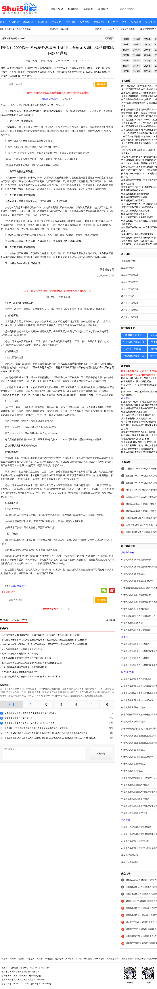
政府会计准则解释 (129, 310)
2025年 (147, 71)
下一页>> (67, 609)
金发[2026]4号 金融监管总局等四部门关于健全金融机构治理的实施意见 (36, 728)
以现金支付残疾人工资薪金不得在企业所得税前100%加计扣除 (31, 676)
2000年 (136, 44)
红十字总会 (99, 958)
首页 (2, 22)
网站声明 (24, 967)
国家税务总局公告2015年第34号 (95, 395)
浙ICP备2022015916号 (41, 984)
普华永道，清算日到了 (60, 29)
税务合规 (70, 22)
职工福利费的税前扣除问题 (134, 197)
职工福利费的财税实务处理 (134, 214)
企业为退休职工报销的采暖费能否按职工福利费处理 (26, 658)
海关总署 (59, 958)
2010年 (147, 55)
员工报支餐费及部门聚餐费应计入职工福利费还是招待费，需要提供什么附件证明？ (41, 635)
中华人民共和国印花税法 (133, 707)
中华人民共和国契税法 (132, 771)
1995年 (136, 39)
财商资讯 (150, 22)
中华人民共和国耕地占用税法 (135, 785)
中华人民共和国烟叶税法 (133, 764)
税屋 (4, 38)
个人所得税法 (19, 556)
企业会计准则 (127, 268)
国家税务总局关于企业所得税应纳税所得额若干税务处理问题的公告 (67, 367)
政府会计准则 (127, 296)
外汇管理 (88, 958)
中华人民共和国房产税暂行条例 (136, 679)
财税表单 (136, 22)
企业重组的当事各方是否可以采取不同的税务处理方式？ (29, 723)
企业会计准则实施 (129, 289)
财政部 (13, 958)
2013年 (126, 60)
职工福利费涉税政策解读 (133, 190)
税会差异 (113, 22)
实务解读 (42, 22)
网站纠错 (45, 967)
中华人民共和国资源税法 (133, 721)
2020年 (147, 66)
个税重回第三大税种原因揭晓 (18, 29)
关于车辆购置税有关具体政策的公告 (138, 616)
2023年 (126, 71)
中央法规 (14, 22)
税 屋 (34, 61)
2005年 (136, 50)
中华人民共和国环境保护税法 (135, 799)
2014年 (136, 60)
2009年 (22, 38)
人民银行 (69, 958)
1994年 (126, 39)
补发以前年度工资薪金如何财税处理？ (20, 672)
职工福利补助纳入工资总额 (134, 412)
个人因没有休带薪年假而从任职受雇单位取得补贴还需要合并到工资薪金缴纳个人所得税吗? (45, 640)
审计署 (79, 958)
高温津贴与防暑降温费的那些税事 (137, 140)
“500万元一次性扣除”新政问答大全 (137, 136)
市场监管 (49, 958)
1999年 (126, 44)
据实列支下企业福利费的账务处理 (137, 234)
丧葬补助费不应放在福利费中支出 (137, 241)
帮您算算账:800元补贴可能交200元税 (138, 442)
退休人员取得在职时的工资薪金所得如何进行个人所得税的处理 (32, 663)
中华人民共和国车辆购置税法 (135, 609)
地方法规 (28, 22)
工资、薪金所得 (18, 586)
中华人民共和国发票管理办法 (135, 841)
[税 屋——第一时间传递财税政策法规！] (19, 14)
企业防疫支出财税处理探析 (134, 163)
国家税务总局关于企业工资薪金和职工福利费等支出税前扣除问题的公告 (39, 395)
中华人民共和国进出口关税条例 (136, 630)
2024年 (136, 71)
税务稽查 (85, 22)
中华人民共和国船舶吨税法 (134, 813)
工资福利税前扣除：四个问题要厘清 (138, 130)
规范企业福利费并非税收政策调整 (137, 449)
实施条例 (81, 111)
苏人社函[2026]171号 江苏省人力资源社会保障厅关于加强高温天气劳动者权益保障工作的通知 (46, 733)
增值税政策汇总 (133, 335)
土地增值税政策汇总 (134, 356)
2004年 (126, 50)
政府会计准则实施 (129, 317)
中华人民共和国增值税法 (133, 574)
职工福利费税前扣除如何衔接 (135, 194)
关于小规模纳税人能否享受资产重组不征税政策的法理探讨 (30, 713)
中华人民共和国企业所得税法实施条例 (43, 111)
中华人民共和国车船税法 (133, 750)
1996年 (147, 39)
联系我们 (34, 967)
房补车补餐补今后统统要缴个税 (136, 418)
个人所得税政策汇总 (134, 342)
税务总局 (30, 958)
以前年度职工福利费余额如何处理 (137, 217)
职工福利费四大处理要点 (133, 200)
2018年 (126, 66)
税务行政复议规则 (129, 862)
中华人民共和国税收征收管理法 (136, 827)
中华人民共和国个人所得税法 (135, 658)
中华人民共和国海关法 (132, 623)
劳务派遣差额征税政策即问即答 (19, 718)
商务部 (21, 958)
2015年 (147, 60)
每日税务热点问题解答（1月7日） (137, 99)
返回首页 (109, 38)
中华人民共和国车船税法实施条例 (137, 757)
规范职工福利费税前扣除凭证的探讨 (138, 207)
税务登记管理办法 (129, 855)
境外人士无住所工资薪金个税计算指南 (20, 653)
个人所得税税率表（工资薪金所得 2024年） (22, 649)
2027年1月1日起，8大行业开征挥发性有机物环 (115, 29)
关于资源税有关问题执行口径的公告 (138, 728)
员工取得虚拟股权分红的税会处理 (137, 96)
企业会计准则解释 (129, 282)
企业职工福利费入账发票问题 (135, 210)
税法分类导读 (133, 349)
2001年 (147, 44)
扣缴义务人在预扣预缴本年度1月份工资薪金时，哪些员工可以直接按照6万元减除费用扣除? (45, 644)
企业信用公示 (127, 958)
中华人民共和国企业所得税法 (135, 644)
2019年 (136, 66)
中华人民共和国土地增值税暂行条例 (138, 736)
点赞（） (11, 592)
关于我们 (14, 967)
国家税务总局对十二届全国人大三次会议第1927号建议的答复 (50, 241)
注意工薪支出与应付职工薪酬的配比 (138, 187)
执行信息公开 (113, 958)
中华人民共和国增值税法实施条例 (137, 581)
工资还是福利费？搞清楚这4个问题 (138, 133)
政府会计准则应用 (129, 303)
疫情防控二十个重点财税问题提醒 (137, 167)
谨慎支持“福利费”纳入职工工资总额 (138, 432)
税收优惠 (56, 22)
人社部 (40, 958)
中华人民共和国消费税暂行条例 (136, 595)
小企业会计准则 (128, 261)
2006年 (147, 50)
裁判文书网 (140, 958)
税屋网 (5, 967)
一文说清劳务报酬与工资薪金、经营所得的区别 (24, 667)
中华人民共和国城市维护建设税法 (137, 700)
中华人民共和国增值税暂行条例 (136, 559)
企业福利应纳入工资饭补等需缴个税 (138, 415)
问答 (124, 22)
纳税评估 (99, 22)
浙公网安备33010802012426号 (15, 984)
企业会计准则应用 (129, 275)
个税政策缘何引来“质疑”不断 (135, 439)
